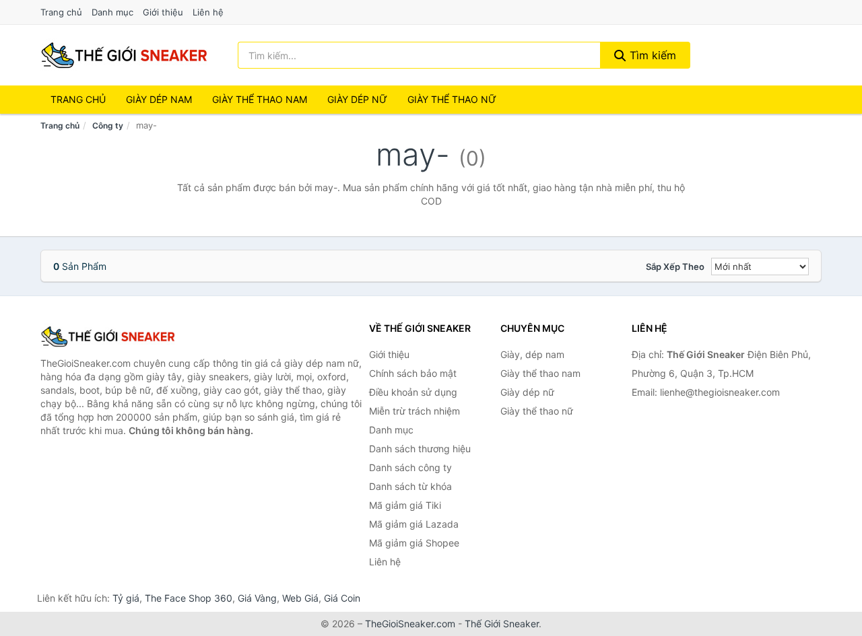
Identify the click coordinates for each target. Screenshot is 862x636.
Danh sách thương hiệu (420, 448)
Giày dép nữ (527, 392)
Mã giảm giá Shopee (414, 543)
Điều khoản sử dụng (413, 392)
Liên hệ (208, 12)
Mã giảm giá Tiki (405, 505)
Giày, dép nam (532, 354)
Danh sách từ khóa (410, 486)
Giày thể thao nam (540, 373)
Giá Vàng (257, 598)
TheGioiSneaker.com (410, 623)
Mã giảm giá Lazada (414, 524)
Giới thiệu (163, 12)
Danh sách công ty (410, 467)
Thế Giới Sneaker (502, 623)
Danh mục (112, 12)
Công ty (107, 125)
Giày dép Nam (159, 99)
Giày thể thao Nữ (451, 99)
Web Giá (300, 598)
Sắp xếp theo (675, 266)
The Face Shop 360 (188, 598)
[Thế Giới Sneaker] (107, 336)
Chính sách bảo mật (413, 373)
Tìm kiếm (651, 55)
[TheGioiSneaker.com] (123, 55)
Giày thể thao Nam (259, 99)
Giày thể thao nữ (536, 411)
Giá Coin (342, 598)
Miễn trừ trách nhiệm (414, 411)
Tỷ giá (125, 598)
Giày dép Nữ (357, 99)
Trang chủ (61, 12)
